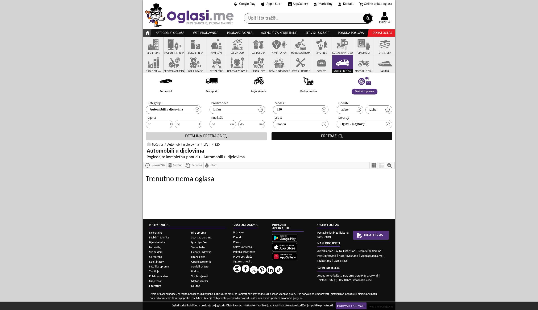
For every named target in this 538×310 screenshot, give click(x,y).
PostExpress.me (326, 256)
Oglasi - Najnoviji (352, 124)
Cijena (152, 118)
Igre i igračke (199, 242)
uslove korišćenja (299, 305)
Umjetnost (155, 281)
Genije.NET (340, 260)
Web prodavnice (205, 33)
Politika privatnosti (244, 252)
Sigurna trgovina (243, 261)
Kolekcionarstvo (158, 276)
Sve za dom (155, 252)
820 (279, 109)
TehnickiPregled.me (369, 251)
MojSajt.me (324, 260)
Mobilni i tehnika (159, 237)
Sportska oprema (201, 237)
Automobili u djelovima (166, 109)
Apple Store (274, 4)
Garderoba (155, 257)
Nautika (195, 286)
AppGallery (300, 4)
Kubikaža (217, 118)
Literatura (155, 286)
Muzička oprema (159, 266)
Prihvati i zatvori (351, 305)
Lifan (217, 109)
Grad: (278, 118)
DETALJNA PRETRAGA (204, 136)
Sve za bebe (198, 247)
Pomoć (237, 242)
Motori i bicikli (199, 281)
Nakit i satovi (156, 261)
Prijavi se (238, 232)
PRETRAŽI (330, 136)
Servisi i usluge (317, 33)
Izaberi (344, 110)
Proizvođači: (219, 103)
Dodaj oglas (382, 33)
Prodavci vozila (239, 33)
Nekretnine (155, 232)
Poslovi (195, 271)
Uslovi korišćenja (243, 247)
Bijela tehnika (157, 242)
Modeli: (280, 103)
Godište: (343, 103)
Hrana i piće (198, 257)
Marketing (325, 4)
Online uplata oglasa (378, 4)
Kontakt (348, 4)
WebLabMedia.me (371, 256)
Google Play (247, 4)
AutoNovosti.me (348, 256)
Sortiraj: (343, 118)
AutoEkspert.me (345, 251)
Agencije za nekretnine (279, 33)
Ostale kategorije (201, 261)
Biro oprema (198, 232)
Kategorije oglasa (170, 33)
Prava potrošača (242, 256)
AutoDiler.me (325, 251)
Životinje (154, 271)
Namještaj (155, 247)
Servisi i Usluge (199, 266)
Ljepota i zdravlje (201, 252)
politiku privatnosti (322, 305)
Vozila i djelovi (199, 276)
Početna (157, 144)
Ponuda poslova (351, 33)
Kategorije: (155, 103)
